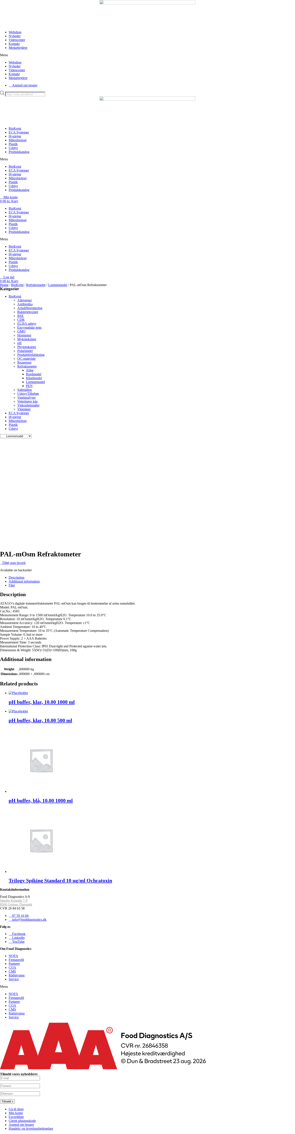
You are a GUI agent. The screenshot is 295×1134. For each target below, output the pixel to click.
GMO (21, 331)
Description (16, 577)
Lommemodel (57, 285)
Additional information (24, 581)
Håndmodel (34, 378)
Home (4, 285)
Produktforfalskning (30, 355)
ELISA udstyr (26, 323)
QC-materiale (26, 358)
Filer (12, 585)
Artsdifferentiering (29, 308)
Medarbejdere (18, 47)
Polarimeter (25, 351)
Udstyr (13, 148)
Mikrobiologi (18, 140)
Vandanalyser (26, 397)
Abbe (29, 370)
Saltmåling (24, 390)
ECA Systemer (19, 132)
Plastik (13, 144)
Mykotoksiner (26, 339)
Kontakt (14, 44)
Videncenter (17, 40)
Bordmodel (33, 374)
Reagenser (24, 362)
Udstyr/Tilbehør (28, 393)
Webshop (15, 32)
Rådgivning (17, 975)
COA (12, 967)
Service (14, 979)
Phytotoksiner (26, 347)
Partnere (14, 963)
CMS (12, 971)
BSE (20, 316)
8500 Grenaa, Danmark (16, 904)
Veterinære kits (27, 401)
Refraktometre (36, 285)
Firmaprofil (16, 960)
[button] (147, 55)
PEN (29, 386)
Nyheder (15, 36)
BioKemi (15, 128)
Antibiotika (25, 304)
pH (19, 343)
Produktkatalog (19, 152)
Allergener (24, 300)
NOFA (13, 956)
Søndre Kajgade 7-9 (13, 900)
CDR (21, 320)
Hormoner (24, 335)
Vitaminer (24, 409)
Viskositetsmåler (28, 405)
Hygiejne (15, 136)
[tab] (152, 578)
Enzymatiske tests (29, 327)
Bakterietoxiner (27, 312)
